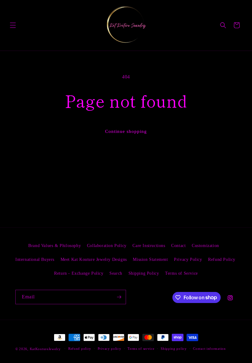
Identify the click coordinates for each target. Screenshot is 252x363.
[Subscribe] (119, 297)
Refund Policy (221, 259)
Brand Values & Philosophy (54, 245)
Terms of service (141, 348)
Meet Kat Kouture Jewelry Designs (94, 259)
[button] (13, 25)
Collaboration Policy (107, 245)
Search (115, 273)
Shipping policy (174, 348)
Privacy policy (109, 348)
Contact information (209, 348)
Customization (205, 245)
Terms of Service (181, 273)
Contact (178, 245)
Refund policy (79, 348)
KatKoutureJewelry (45, 349)
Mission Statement (150, 259)
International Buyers (34, 259)
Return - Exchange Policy (78, 273)
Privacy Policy (188, 259)
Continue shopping (126, 131)
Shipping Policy (143, 273)
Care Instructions (148, 245)
